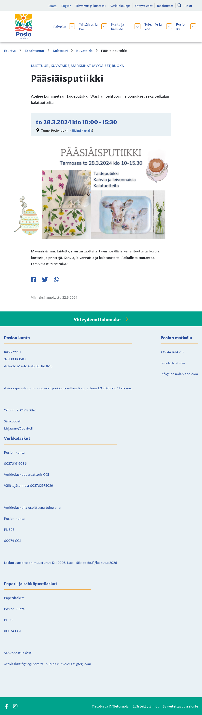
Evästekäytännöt (146, 705)
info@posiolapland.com (179, 373)
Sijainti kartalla (81, 130)
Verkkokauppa (120, 5)
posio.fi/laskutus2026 (100, 562)
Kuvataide (60, 65)
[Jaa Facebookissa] (33, 280)
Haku (188, 5)
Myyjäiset (101, 65)
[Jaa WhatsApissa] (56, 280)
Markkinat (81, 65)
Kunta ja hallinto (117, 26)
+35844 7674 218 (172, 351)
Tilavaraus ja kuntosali (90, 5)
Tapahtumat (165, 5)
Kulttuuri (40, 65)
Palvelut (59, 26)
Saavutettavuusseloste (180, 705)
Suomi (53, 5)
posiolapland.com (173, 362)
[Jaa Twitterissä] (45, 280)
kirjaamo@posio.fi (18, 427)
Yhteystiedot (143, 5)
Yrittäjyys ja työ (88, 26)
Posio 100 (180, 26)
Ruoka (118, 65)
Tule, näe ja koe (153, 26)
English (66, 5)
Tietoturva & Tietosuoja (110, 705)
